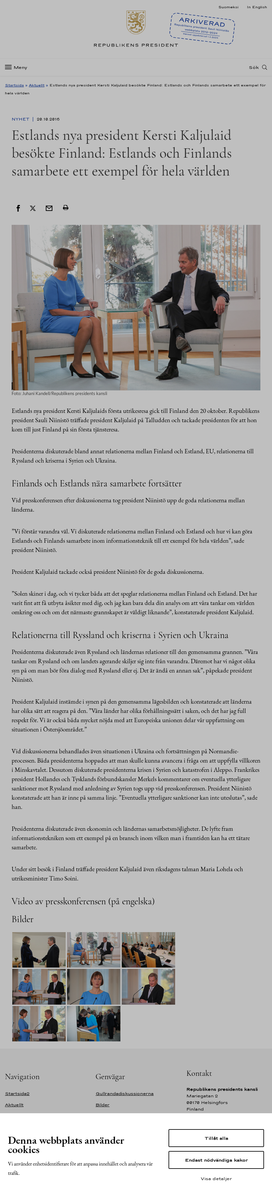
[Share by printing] (65, 208)
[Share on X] (33, 208)
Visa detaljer (216, 1178)
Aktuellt (36, 85)
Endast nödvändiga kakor (216, 1160)
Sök (254, 67)
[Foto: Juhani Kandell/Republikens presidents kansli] (136, 307)
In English (257, 7)
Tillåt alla (216, 1138)
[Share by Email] (49, 208)
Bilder (102, 1105)
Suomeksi (228, 7)
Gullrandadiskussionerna (125, 1093)
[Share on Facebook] (18, 208)
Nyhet (21, 119)
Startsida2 (17, 1093)
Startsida (14, 85)
